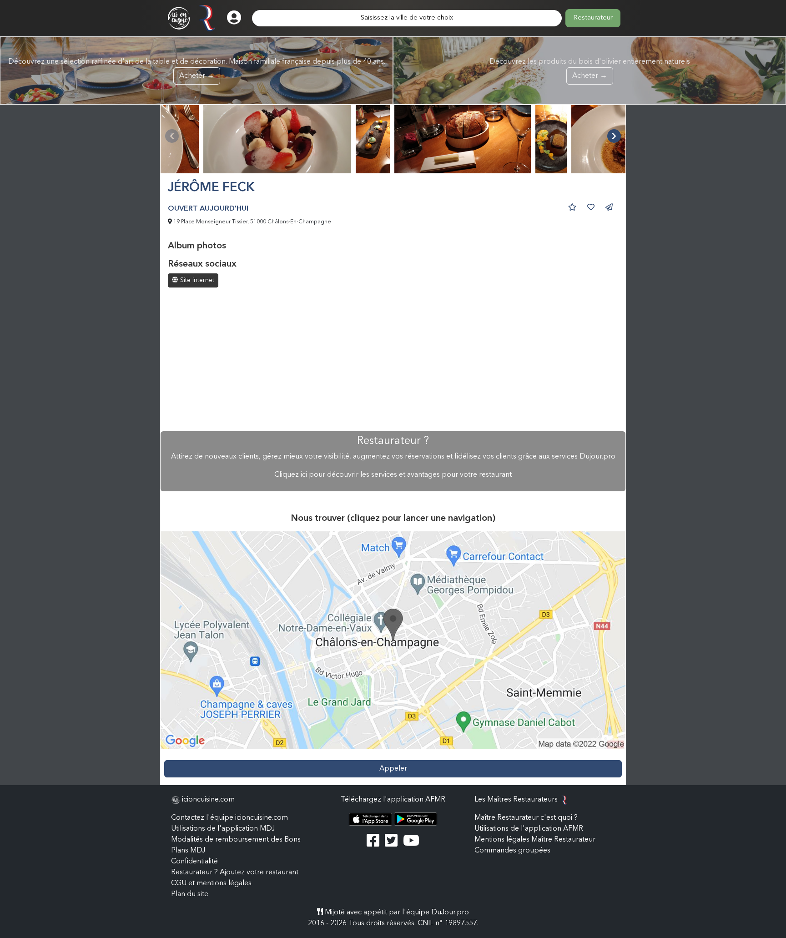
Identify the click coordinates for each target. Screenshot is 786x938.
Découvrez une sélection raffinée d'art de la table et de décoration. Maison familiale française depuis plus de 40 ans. (196, 69)
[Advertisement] (393, 360)
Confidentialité (194, 861)
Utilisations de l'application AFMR (528, 828)
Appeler (393, 768)
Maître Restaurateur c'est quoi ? (526, 818)
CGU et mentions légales (211, 883)
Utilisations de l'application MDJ (223, 828)
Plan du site (189, 894)
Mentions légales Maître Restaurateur (534, 839)
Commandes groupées (512, 850)
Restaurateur (593, 18)
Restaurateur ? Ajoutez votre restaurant (234, 872)
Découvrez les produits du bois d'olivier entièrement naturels (589, 69)
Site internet (196, 280)
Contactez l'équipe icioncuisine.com (229, 818)
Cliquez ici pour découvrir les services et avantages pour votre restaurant (393, 475)
